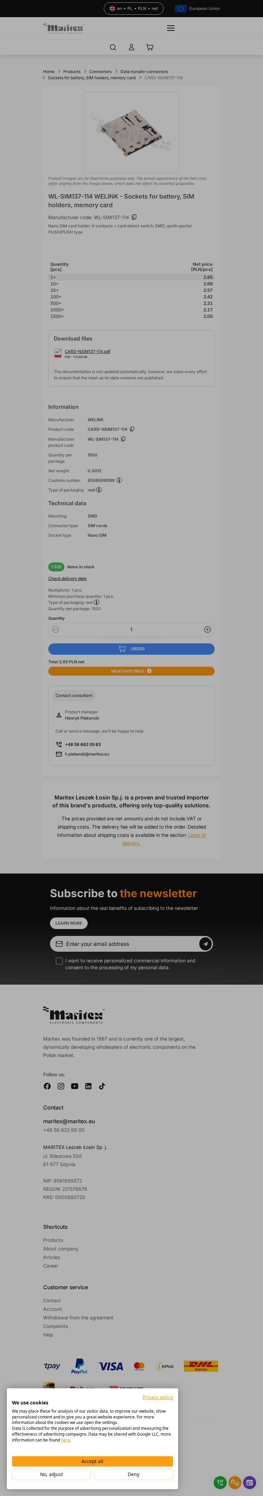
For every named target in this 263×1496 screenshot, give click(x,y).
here (65, 1440)
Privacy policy (157, 1397)
